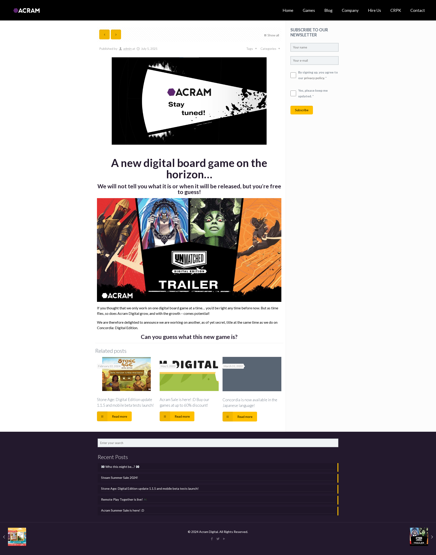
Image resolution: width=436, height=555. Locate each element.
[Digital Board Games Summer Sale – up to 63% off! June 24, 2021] (13, 537)
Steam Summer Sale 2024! (119, 477)
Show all (273, 35)
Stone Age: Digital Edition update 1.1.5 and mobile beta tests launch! (125, 402)
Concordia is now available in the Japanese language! (250, 402)
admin (127, 48)
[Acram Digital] (26, 10)
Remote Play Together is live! (122, 499)
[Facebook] (211, 539)
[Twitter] (218, 539)
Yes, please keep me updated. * (313, 93)
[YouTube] (224, 539)
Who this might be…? (120, 467)
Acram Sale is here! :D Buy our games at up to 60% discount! (184, 402)
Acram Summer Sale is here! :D (122, 510)
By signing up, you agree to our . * (318, 75)
